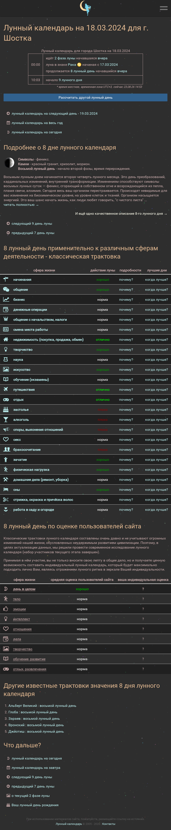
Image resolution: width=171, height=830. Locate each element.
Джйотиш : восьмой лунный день (36, 731)
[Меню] (163, 7)
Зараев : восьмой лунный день (34, 718)
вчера (103, 58)
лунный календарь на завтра (36, 768)
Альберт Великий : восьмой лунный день (42, 706)
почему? (126, 279)
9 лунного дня (70, 80)
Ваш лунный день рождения (35, 805)
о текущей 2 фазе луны (31, 796)
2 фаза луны (65, 58)
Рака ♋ (74, 64)
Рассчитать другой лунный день (86, 97)
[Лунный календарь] (85, 8)
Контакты (108, 824)
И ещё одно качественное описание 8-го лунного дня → (121, 213)
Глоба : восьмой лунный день (32, 712)
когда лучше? (156, 279)
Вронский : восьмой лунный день (36, 725)
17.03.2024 (109, 64)
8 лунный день (83, 71)
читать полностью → (21, 204)
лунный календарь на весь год (37, 123)
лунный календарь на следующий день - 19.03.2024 (55, 113)
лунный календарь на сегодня (37, 132)
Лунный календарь (69, 824)
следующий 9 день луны (32, 223)
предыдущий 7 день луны (33, 233)
